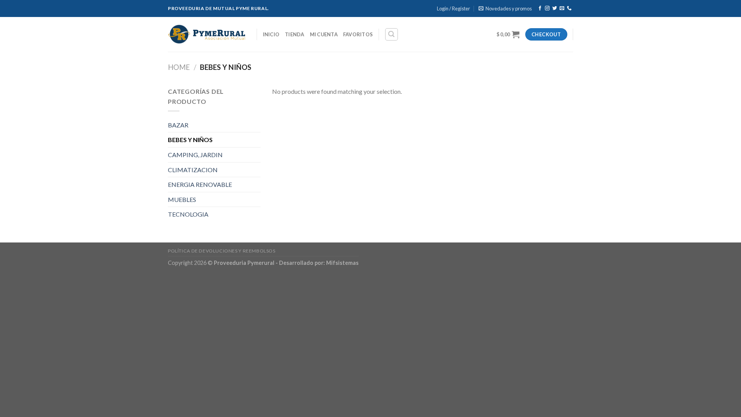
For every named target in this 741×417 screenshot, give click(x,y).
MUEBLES (182, 199)
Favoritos (358, 34)
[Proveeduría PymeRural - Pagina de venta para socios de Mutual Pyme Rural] (206, 34)
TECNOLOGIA (188, 214)
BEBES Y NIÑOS (190, 139)
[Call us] (569, 8)
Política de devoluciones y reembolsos (222, 251)
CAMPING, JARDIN (195, 154)
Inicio (271, 34)
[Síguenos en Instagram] (547, 8)
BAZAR (178, 125)
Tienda (295, 34)
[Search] (391, 34)
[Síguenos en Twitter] (554, 8)
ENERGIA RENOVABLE (200, 184)
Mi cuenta (324, 34)
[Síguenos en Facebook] (540, 8)
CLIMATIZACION (193, 169)
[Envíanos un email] (562, 8)
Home (179, 67)
